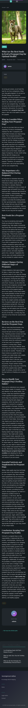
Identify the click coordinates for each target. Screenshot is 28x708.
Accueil (3, 7)
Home (3, 687)
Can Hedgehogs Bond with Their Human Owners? (12, 651)
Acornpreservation (9, 676)
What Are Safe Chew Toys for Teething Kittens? (14, 656)
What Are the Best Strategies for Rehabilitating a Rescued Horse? (12, 661)
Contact (4, 698)
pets (8, 7)
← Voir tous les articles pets (10, 630)
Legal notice (5, 695)
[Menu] (17, 1)
